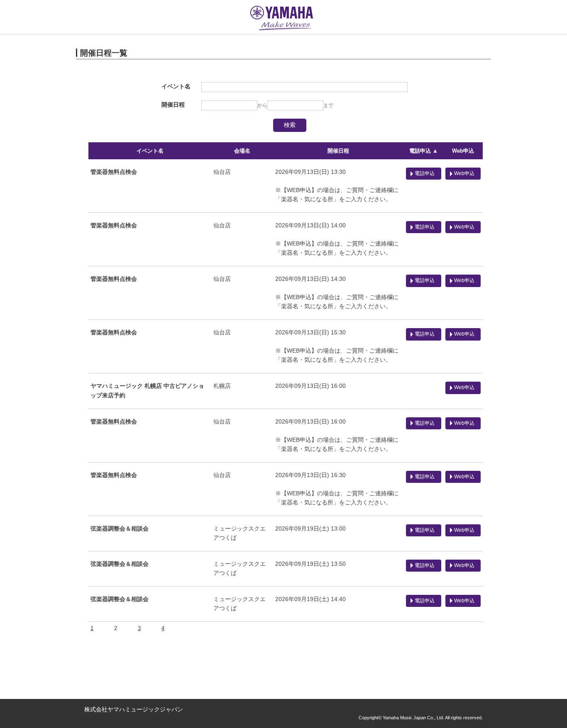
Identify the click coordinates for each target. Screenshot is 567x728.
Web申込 (463, 151)
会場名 (242, 151)
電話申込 (425, 173)
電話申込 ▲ (423, 151)
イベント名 (150, 151)
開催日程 (338, 151)
